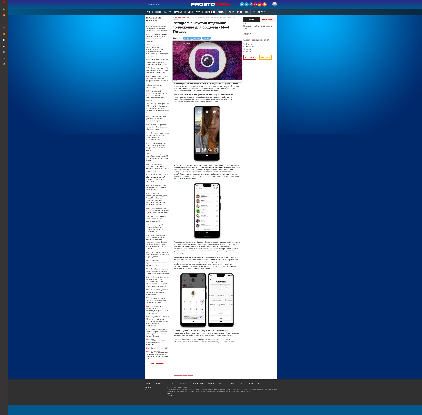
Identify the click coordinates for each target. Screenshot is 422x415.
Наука (247, 12)
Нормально (249, 47)
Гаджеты (220, 12)
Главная (149, 12)
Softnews (178, 12)
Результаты (265, 58)
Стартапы (199, 12)
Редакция (148, 387)
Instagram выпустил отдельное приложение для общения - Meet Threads (206, 342)
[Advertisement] (207, 360)
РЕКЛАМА (261, 12)
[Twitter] (246, 4)
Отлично (248, 44)
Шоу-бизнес (210, 12)
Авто (254, 12)
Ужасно (248, 52)
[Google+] (260, 4)
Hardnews (167, 12)
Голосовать (249, 58)
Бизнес (158, 12)
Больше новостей (158, 364)
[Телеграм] (242, 4)
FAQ (258, 383)
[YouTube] (255, 4)
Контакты (148, 390)
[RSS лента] (264, 4)
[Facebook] (251, 4)
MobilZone (188, 12)
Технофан (169, 393)
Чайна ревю (170, 395)
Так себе (248, 49)
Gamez (239, 12)
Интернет (230, 12)
